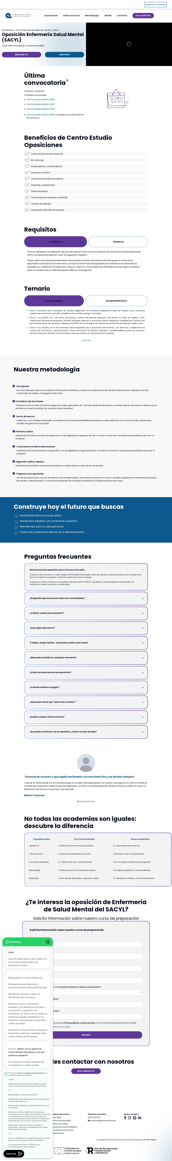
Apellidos (34, 951)
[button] (48, 942)
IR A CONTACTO (86, 1071)
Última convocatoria (45, 79)
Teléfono (34, 963)
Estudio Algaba (150, 1139)
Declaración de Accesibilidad (64, 1127)
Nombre (34, 938)
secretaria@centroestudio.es (103, 1120)
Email (32, 975)
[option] (86, 778)
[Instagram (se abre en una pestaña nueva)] (129, 1118)
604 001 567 (95, 1117)
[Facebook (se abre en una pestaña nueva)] (125, 1118)
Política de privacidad (61, 1120)
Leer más (86, 340)
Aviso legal (56, 1117)
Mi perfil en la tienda (155, 4)
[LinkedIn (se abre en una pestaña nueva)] (139, 1118)
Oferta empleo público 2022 (41, 99)
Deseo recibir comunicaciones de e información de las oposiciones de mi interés (84, 1023)
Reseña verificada (87, 801)
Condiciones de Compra (62, 1130)
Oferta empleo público (38, 104)
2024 (52, 108)
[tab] (55, 241)
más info (64, 54)
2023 (52, 104)
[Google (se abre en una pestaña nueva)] (134, 1118)
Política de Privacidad (60, 1027)
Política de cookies (60, 1124)
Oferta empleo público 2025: (41, 114)
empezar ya (21, 54)
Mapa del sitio (58, 1133)
